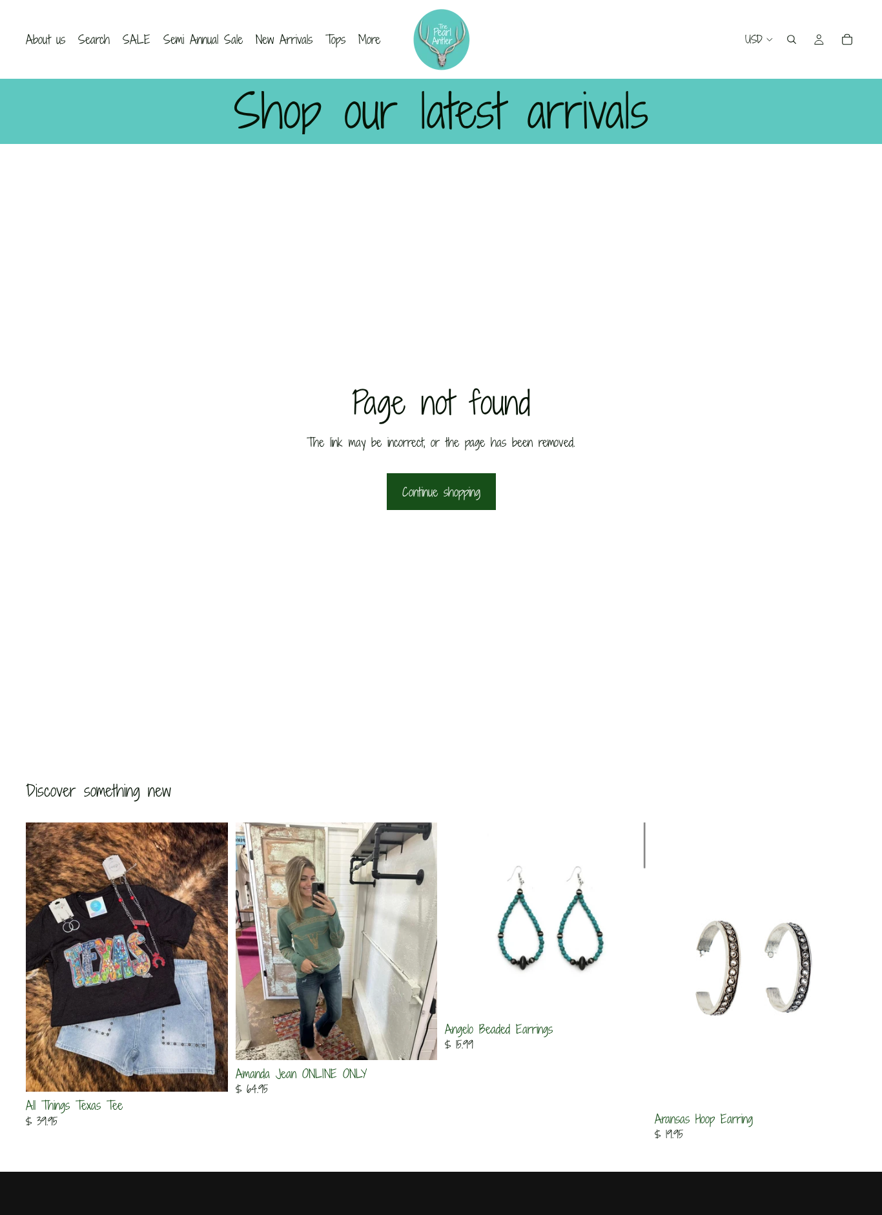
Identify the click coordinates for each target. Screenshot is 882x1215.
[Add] (627, 995)
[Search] (791, 39)
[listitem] (369, 39)
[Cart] (847, 39)
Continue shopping (441, 491)
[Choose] (208, 1072)
